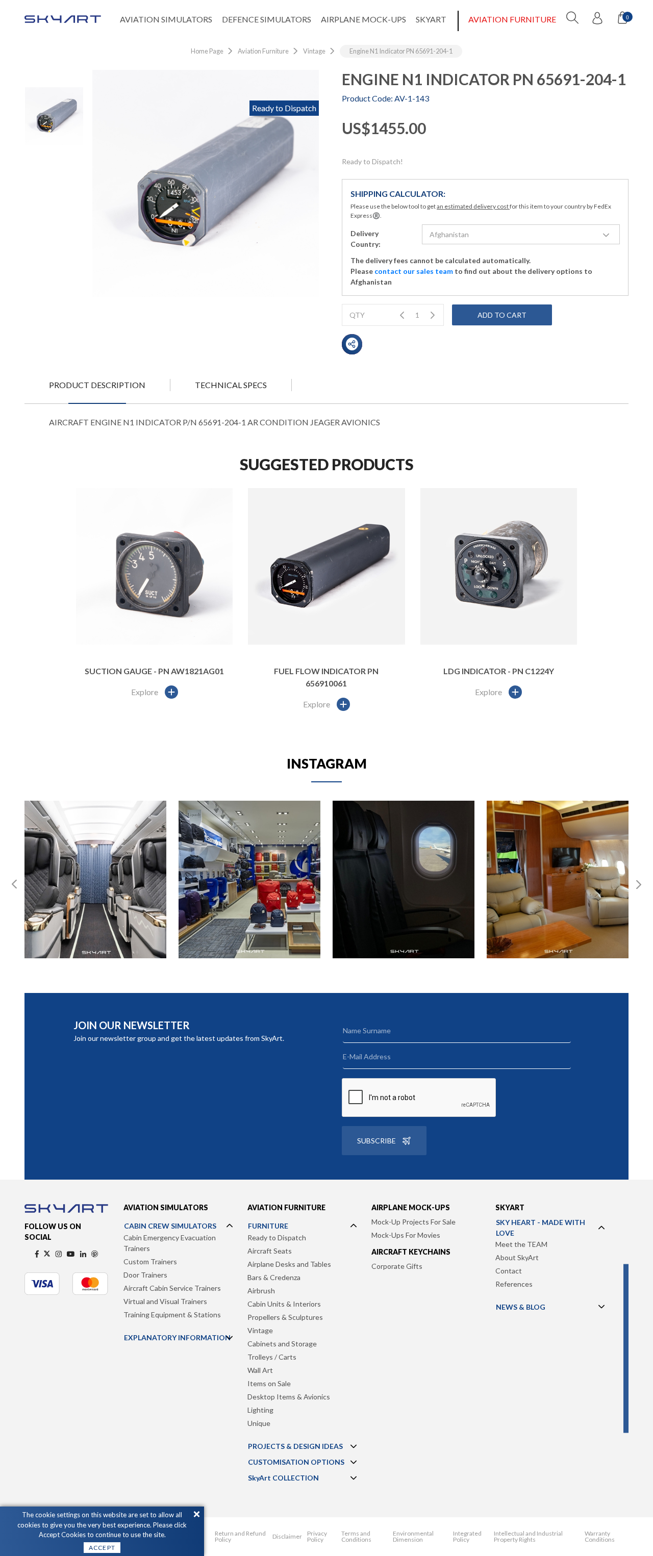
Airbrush (261, 1290)
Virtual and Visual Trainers (165, 1301)
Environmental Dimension (413, 1537)
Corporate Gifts (396, 1266)
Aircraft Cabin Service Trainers (172, 1288)
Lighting (260, 1410)
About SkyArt (517, 1257)
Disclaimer (287, 1537)
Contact (508, 1270)
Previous (14, 884)
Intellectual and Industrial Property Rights (528, 1537)
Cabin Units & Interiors (284, 1303)
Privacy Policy (317, 1537)
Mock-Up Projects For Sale (413, 1221)
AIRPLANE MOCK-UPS (363, 19)
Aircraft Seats (269, 1250)
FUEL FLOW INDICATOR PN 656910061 (326, 677)
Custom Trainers (150, 1261)
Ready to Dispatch (276, 1237)
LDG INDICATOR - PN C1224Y (498, 671)
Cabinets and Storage (282, 1343)
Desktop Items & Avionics (288, 1396)
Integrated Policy (467, 1537)
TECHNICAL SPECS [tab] (231, 385)
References (514, 1284)
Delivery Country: (365, 238)
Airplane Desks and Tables (289, 1264)
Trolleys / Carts (271, 1357)
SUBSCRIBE (376, 1140)
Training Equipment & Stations (172, 1314)
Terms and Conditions (356, 1537)
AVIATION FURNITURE (512, 19)
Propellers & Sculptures (285, 1317)
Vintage (260, 1330)
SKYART (431, 19)
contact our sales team (413, 271)
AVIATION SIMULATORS (166, 19)
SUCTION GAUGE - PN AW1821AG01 (154, 671)
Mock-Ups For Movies (405, 1235)
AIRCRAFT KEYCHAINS (410, 1251)
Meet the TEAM (521, 1244)
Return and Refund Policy (240, 1537)
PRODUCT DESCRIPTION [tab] (97, 385)
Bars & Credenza (273, 1277)
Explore (144, 692)
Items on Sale (269, 1383)
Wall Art (260, 1370)
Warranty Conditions (600, 1537)
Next (639, 884)
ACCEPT (102, 1547)
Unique (258, 1423)
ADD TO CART (502, 315)
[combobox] (521, 234)
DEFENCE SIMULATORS (266, 19)
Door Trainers (145, 1274)
